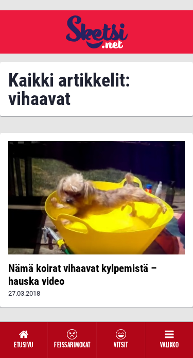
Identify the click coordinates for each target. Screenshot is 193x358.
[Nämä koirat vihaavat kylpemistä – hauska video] (96, 197)
